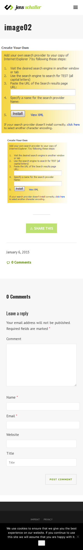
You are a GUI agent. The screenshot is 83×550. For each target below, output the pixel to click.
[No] (78, 537)
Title (10, 453)
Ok (41, 543)
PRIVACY (48, 519)
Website (12, 434)
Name (11, 397)
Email (10, 416)
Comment (13, 338)
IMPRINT (35, 519)
